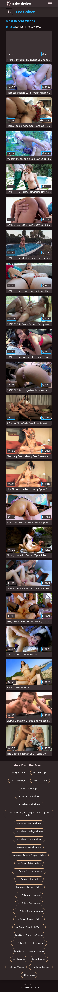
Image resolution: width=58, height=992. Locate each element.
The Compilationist (41, 967)
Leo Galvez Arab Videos (29, 804)
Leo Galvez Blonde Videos (29, 823)
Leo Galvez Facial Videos (29, 847)
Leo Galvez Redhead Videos (29, 911)
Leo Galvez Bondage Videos (29, 831)
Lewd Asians (18, 959)
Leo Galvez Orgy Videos (29, 903)
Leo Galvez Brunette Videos (29, 839)
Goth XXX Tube (40, 780)
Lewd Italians (39, 959)
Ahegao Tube (18, 772)
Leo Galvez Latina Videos (29, 879)
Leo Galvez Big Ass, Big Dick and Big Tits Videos (29, 814)
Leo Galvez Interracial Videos (29, 871)
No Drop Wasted (16, 967)
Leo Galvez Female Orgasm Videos (29, 855)
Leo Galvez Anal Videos (29, 796)
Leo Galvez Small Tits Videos (29, 927)
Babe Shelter (21, 3)
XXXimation (29, 975)
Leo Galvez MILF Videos (29, 895)
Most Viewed (34, 26)
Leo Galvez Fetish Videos (29, 863)
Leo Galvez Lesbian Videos (29, 887)
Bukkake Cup (39, 772)
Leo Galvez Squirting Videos (29, 935)
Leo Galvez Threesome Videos (29, 951)
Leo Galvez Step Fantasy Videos (29, 943)
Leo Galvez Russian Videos (29, 919)
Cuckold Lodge (18, 780)
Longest (19, 26)
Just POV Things (29, 788)
